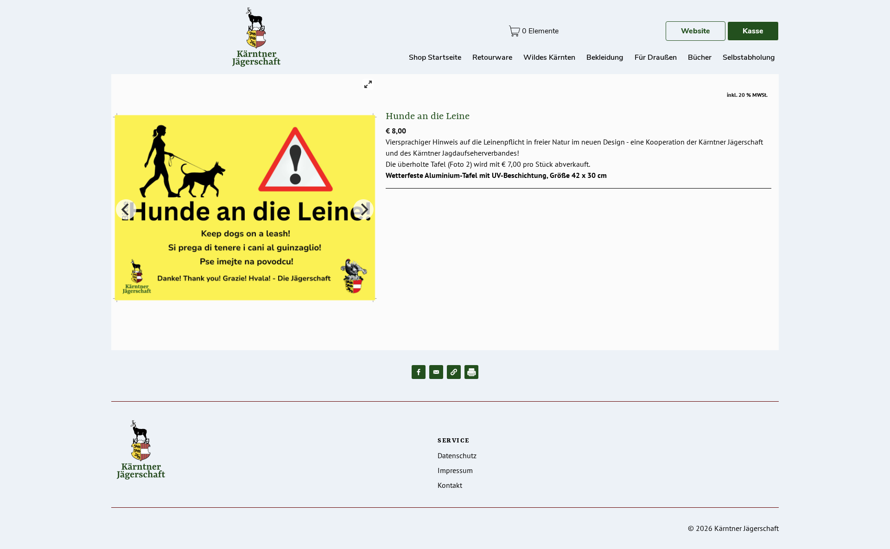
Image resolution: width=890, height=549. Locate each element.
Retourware (492, 57)
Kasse (753, 31)
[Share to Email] (436, 372)
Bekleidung (604, 57)
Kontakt (450, 485)
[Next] (363, 209)
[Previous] (126, 209)
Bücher (700, 57)
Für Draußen (656, 57)
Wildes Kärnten (549, 57)
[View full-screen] (368, 84)
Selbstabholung (749, 57)
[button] (454, 372)
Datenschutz (457, 455)
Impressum (455, 470)
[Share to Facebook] (419, 372)
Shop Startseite (435, 57)
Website (695, 31)
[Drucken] (471, 372)
